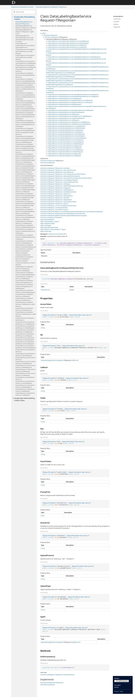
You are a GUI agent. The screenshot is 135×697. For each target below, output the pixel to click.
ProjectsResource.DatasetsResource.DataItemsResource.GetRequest (25, 231)
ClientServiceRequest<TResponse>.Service (54, 204)
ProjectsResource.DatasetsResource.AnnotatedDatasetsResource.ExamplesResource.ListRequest (25, 123)
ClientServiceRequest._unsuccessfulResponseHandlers (58, 206)
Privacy (116, 691)
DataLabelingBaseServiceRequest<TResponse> (51, 7)
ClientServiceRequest (50, 35)
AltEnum (75, 360)
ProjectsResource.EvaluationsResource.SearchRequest (25, 354)
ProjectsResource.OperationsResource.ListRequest (25, 394)
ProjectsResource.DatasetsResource (24, 70)
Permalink (117, 685)
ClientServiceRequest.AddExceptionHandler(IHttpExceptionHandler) (62, 213)
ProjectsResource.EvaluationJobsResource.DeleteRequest (25, 327)
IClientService (45, 290)
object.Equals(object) (47, 219)
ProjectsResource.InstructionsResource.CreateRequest (25, 362)
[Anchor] (38, 262)
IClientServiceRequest (47, 161)
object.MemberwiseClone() (49, 227)
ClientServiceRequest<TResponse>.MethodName (56, 196)
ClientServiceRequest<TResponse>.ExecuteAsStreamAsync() (60, 176)
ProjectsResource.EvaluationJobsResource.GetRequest (25, 331)
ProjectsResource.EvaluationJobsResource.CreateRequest (25, 323)
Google (50, 234)
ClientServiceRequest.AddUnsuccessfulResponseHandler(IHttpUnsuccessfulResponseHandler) (71, 212)
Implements (117, 27)
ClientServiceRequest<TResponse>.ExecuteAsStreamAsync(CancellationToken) (66, 178)
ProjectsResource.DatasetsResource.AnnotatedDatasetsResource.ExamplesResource (25, 109)
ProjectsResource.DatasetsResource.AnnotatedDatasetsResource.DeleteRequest (25, 103)
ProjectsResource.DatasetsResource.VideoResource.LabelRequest (26, 314)
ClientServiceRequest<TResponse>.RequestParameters (58, 202)
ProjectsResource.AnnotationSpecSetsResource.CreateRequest (25, 51)
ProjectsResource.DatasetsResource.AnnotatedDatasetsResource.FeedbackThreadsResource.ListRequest (25, 204)
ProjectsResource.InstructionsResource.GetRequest (25, 370)
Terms (121, 691)
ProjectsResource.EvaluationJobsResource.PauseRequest (25, 343)
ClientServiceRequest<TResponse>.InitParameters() (57, 675)
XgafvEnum (76, 642)
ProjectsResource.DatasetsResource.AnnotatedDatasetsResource (25, 75)
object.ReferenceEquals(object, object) (53, 229)
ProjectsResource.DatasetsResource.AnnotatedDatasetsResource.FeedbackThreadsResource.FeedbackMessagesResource (25, 148)
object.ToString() (45, 231)
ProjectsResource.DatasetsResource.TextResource (24, 299)
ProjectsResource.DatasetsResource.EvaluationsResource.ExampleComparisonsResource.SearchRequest (25, 261)
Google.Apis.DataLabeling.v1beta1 (22, 7)
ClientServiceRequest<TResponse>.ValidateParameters (58, 192)
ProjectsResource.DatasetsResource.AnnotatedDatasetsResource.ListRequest (25, 217)
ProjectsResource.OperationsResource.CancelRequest (25, 382)
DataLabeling (58, 234)
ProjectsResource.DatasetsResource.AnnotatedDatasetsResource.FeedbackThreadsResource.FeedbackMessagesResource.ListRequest (25, 188)
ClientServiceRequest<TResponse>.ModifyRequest (57, 190)
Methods (116, 24)
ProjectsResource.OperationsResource (25, 378)
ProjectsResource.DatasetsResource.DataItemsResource (25, 226)
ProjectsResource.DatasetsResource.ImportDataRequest (25, 291)
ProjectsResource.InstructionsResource (25, 358)
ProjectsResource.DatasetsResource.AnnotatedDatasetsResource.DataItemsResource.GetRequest (25, 88)
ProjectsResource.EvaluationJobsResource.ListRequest (25, 335)
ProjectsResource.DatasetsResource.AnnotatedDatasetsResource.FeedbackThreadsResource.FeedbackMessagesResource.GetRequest (25, 178)
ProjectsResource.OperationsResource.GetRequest (25, 390)
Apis (53, 234)
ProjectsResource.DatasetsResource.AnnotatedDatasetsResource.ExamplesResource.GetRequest (25, 115)
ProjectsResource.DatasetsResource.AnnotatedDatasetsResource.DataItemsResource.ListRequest (25, 96)
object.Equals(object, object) (49, 221)
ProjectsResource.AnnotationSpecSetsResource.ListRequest (26, 66)
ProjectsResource (21, 43)
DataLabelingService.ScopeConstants (24, 40)
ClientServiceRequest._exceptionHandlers (54, 208)
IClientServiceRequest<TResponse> (52, 683)
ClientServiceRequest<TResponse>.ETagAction (55, 188)
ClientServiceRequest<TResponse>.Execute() (54, 168)
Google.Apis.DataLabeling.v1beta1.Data (24, 399)
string (43, 328)
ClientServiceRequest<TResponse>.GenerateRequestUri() (59, 182)
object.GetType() (45, 225)
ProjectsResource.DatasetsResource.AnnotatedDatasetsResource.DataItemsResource (25, 81)
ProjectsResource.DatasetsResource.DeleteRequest (24, 242)
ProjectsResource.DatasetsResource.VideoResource (24, 309)
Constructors (117, 19)
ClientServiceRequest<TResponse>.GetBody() (55, 184)
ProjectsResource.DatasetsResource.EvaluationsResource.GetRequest (24, 269)
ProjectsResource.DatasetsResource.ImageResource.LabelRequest (24, 286)
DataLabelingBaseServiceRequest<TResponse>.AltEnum (26, 27)
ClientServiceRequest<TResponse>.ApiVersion (55, 194)
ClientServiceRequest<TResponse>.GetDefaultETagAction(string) (61, 186)
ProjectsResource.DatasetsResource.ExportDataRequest (25, 274)
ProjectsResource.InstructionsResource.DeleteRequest (25, 366)
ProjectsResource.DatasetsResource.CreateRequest (24, 222)
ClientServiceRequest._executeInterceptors (54, 210)
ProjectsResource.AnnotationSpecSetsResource (25, 46)
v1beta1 (64, 234)
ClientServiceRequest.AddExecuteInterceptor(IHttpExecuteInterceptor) (63, 215)
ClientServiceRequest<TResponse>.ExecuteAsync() (56, 172)
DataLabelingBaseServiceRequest (52, 360)
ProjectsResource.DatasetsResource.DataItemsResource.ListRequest (25, 237)
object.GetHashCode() (47, 223)
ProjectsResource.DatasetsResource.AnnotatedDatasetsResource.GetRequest (25, 211)
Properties (116, 21)
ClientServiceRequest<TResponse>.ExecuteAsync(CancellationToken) (62, 174)
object (44, 33)
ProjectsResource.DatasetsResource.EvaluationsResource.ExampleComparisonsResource (24, 252)
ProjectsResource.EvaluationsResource (25, 351)
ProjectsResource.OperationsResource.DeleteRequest (25, 386)
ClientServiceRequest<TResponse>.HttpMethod (56, 200)
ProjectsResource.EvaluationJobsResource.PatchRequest (25, 339)
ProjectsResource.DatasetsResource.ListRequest (24, 295)
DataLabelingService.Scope (24, 38)
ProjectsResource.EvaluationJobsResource (25, 319)
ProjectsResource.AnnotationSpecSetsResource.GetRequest (26, 62)
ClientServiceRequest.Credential (51, 217)
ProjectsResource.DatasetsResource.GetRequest (24, 277)
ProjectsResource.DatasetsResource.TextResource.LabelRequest (25, 304)
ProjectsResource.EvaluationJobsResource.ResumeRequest (26, 347)
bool (42, 516)
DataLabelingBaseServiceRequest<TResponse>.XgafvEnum (25, 32)
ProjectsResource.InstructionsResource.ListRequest (25, 374)
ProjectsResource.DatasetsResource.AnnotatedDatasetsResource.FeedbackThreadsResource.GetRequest (25, 196)
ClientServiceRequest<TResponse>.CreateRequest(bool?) (59, 180)
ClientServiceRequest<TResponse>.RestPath (54, 198)
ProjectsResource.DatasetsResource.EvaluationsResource (26, 246)
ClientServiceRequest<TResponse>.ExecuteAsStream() (58, 170)
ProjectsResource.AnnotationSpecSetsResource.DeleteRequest (25, 57)
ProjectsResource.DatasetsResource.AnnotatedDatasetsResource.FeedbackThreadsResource (25, 131)
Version (116, 678)
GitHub (116, 687)
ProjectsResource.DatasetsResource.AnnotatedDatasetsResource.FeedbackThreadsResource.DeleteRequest (25, 139)
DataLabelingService (22, 36)
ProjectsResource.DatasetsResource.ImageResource (24, 281)
